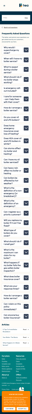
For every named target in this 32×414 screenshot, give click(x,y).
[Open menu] (5, 5)
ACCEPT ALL (22, 408)
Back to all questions (10, 27)
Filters (26, 18)
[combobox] (12, 18)
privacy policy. (23, 404)
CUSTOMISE (10, 408)
